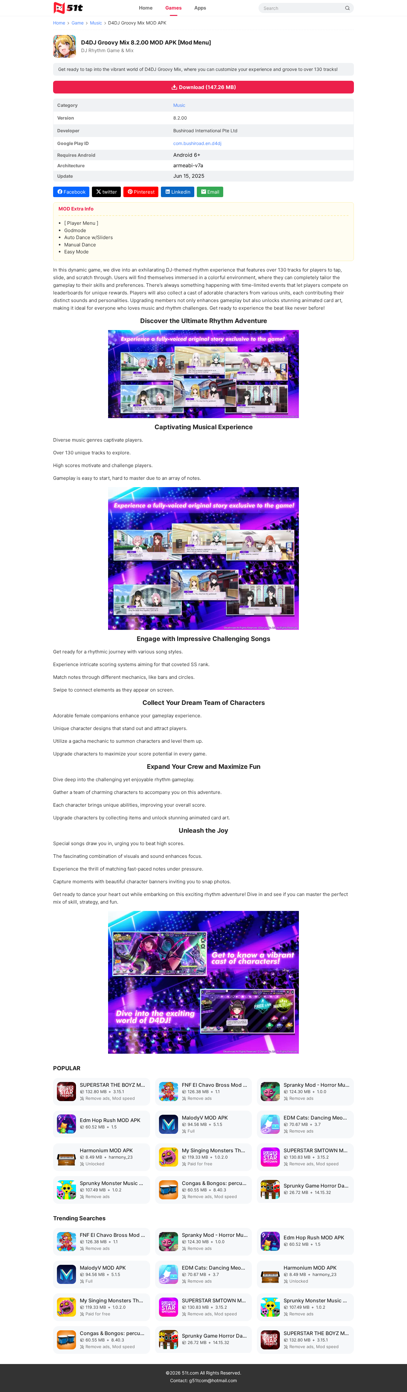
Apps (200, 8)
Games (173, 8)
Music (96, 22)
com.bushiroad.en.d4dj (197, 143)
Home (146, 8)
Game (78, 22)
